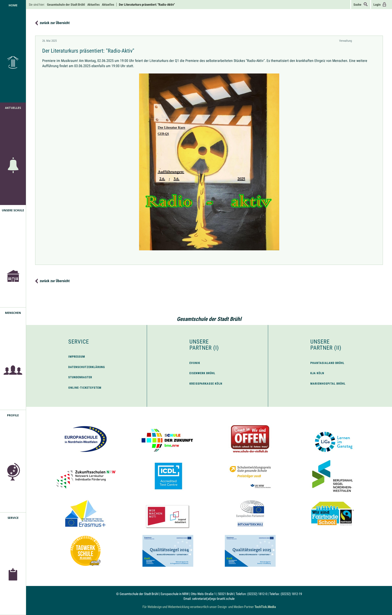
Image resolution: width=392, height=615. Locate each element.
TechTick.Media (265, 607)
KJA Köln (317, 373)
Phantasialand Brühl (327, 363)
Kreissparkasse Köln (205, 383)
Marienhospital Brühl (327, 383)
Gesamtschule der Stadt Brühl (209, 319)
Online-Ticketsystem (84, 387)
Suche (358, 4)
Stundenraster (80, 377)
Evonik (194, 363)
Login (377, 4)
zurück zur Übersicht (55, 23)
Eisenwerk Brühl (202, 373)
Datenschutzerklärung (86, 367)
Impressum (76, 356)
